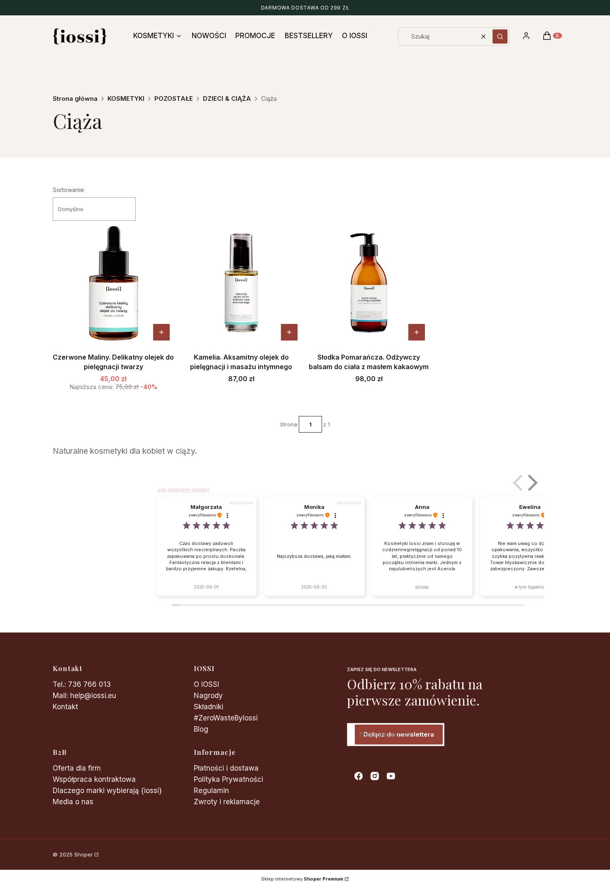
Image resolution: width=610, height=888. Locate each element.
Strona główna (75, 98)
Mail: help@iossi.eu (84, 695)
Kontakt (65, 707)
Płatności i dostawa (226, 768)
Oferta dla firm (77, 768)
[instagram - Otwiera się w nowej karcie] (375, 776)
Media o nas (73, 802)
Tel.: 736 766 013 (82, 684)
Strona (288, 424)
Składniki (208, 707)
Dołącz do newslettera (399, 734)
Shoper (83, 854)
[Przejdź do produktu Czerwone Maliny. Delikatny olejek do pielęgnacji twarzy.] (113, 283)
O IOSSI (206, 684)
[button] (500, 36)
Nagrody (208, 695)
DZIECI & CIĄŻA (227, 98)
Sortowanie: (69, 189)
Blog (201, 729)
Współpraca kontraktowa (94, 779)
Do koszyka (289, 332)
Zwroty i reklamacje (227, 802)
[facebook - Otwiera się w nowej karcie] (359, 776)
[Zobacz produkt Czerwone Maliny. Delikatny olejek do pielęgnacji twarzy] (161, 332)
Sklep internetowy (302, 879)
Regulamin (211, 790)
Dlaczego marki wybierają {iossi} (107, 790)
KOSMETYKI (125, 98)
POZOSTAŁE (173, 98)
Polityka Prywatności (228, 779)
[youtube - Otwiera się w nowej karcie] (391, 776)
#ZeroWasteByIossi (226, 718)
